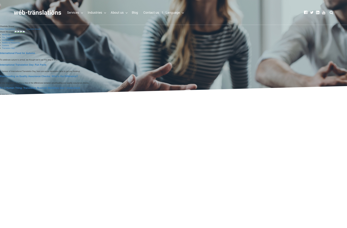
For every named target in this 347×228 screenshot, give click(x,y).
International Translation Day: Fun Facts (23, 64)
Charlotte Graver (33, 29)
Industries (95, 12)
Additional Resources (11, 42)
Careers (5, 45)
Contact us (151, 12)
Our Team (6, 37)
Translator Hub (8, 48)
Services (73, 12)
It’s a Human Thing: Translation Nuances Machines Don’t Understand (40, 88)
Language (173, 12)
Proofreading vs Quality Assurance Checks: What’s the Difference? (39, 76)
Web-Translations (7, 29)
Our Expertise (8, 40)
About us (117, 12)
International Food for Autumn (17, 53)
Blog (135, 12)
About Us (6, 34)
